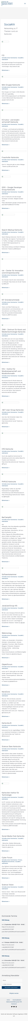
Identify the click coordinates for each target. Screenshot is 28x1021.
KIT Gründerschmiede (10, 300)
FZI (3, 55)
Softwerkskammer (9, 574)
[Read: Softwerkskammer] (10, 569)
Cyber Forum (7, 858)
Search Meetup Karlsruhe (12, 230)
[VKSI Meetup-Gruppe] (16, 1006)
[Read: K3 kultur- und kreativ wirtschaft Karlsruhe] (12, 113)
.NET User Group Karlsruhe (13, 410)
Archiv (8, 1000)
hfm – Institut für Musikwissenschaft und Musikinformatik (11, 371)
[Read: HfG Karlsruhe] (14, 439)
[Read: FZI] (5, 46)
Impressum (14, 1004)
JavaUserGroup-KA (9, 606)
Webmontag (6, 633)
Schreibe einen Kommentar (9, 57)
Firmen (20, 860)
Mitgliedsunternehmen (8, 861)
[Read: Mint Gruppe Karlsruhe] (14, 79)
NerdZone (6, 692)
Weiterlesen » (6, 70)
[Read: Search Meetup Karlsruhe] (8, 220)
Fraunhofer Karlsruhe (10, 157)
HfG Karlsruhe (7, 449)
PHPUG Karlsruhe (9, 482)
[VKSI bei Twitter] (11, 1006)
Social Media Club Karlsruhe (13, 836)
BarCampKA (6, 517)
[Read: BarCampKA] (13, 510)
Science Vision (8, 885)
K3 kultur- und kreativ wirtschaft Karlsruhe (10, 121)
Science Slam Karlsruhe (11, 746)
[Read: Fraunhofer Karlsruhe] (14, 152)
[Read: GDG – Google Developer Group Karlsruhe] (6, 180)
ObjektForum (7, 664)
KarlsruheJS (6, 723)
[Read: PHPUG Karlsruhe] (14, 476)
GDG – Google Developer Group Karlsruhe (12, 188)
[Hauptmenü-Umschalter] (25, 3)
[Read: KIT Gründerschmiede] (12, 295)
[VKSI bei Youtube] (14, 1006)
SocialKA (20, 57)
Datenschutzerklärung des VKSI (14, 1001)
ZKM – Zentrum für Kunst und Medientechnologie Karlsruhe (14, 330)
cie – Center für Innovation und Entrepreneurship (12, 271)
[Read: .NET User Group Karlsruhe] (10, 404)
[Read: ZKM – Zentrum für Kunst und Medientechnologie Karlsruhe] (13, 325)
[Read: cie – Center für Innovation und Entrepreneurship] (14, 263)
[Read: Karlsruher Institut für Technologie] (5, 786)
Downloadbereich (17, 1000)
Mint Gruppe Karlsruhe (11, 85)
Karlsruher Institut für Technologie (10, 794)
